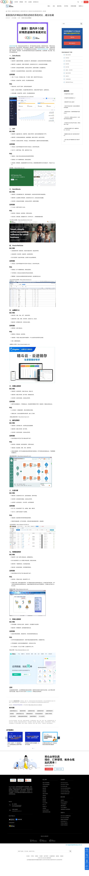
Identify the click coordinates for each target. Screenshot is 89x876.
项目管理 (44, 790)
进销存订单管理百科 (64, 819)
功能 (48, 6)
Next (58, 738)
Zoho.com (7, 2)
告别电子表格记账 (64, 824)
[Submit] (70, 851)
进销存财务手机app (69, 82)
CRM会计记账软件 (64, 823)
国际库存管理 (22, 710)
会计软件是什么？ (64, 821)
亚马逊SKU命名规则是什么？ (69, 97)
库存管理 (16, 1)
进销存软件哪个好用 (24, 11)
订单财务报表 (68, 79)
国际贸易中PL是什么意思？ (69, 101)
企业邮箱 (30, 1)
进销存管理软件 (33, 716)
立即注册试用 (49, 769)
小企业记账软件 (64, 803)
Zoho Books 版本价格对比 (65, 788)
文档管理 (44, 808)
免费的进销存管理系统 (22, 716)
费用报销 (21, 1)
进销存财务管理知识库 (16, 11)
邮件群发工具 (35, 1)
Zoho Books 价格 (64, 786)
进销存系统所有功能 (46, 811)
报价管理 (44, 788)
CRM (26, 1)
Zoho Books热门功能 (67, 52)
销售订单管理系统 (46, 782)
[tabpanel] (15, 739)
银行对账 (44, 797)
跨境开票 (67, 57)
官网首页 (9, 11)
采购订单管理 (68, 73)
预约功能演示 (72, 43)
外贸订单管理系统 (46, 784)
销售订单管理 (68, 54)
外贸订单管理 (12, 716)
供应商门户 (45, 806)
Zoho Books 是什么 (64, 782)
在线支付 (67, 76)
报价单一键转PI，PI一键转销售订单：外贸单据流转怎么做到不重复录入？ (15, 744)
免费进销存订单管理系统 (65, 809)
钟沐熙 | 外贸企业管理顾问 (26, 17)
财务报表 (44, 800)
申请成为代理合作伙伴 (65, 793)
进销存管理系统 (12, 46)
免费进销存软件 (29, 713)
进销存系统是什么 (13, 710)
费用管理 (44, 799)
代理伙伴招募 (73, 6)
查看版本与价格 (59, 769)
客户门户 (44, 804)
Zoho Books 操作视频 (65, 817)
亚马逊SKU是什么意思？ (69, 93)
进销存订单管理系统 (25, 786)
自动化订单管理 (46, 810)
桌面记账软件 (63, 805)
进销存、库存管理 (69, 70)
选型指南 (12, 713)
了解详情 (72, 37)
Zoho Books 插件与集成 (65, 791)
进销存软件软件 (40, 710)
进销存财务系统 (17, 700)
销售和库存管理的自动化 (42, 49)
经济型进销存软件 (39, 713)
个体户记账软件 (64, 807)
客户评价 (66, 6)
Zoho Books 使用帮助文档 (65, 815)
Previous (6, 738)
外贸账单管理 (45, 786)
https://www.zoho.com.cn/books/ (35, 704)
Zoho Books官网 (13, 96)
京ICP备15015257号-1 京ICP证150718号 (55, 859)
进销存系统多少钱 (20, 713)
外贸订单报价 (68, 60)
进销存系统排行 (49, 710)
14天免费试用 (29, 691)
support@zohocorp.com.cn (75, 844)
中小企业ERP (41, 716)
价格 (54, 6)
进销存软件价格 (31, 710)
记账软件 (62, 800)
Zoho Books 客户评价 (65, 790)
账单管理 (67, 63)
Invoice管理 (45, 802)
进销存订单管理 (48, 713)
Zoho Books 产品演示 (65, 784)
